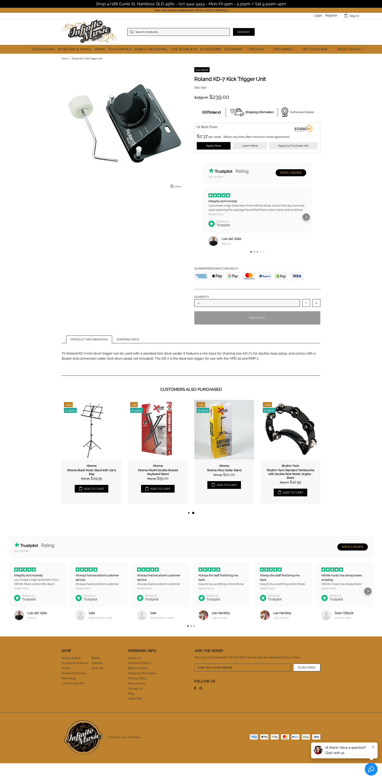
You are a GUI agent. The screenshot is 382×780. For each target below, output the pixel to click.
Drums (66, 668)
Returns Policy (137, 668)
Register (331, 15)
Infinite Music (89, 31)
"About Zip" (135, 698)
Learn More (250, 145)
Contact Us (135, 688)
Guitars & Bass (71, 658)
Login (318, 15)
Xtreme (92, 465)
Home (65, 58)
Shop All (97, 668)
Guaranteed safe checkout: (216, 268)
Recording (69, 678)
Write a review (291, 172)
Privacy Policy (137, 678)
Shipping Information (142, 673)
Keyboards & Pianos (75, 663)
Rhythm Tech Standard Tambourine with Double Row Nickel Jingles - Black (290, 474)
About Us (134, 658)
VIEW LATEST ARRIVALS (211, 10)
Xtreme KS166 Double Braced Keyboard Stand (158, 472)
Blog (131, 693)
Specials (97, 663)
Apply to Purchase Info (293, 145)
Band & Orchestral (74, 673)
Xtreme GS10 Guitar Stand (224, 470)
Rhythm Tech (290, 465)
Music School (137, 683)
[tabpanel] (224, 455)
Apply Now (213, 145)
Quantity (201, 296)
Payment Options (139, 663)
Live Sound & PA (73, 683)
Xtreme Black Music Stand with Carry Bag (91, 472)
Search (244, 32)
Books (96, 658)
